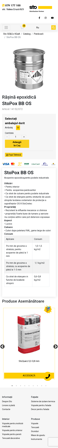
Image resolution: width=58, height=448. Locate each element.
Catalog (27, 34)
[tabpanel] (29, 346)
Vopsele (34, 423)
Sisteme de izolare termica (43, 401)
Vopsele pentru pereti (11, 434)
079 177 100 (13, 5)
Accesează (29, 375)
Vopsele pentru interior (12, 430)
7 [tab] (37, 385)
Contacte (6, 409)
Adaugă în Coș (17, 144)
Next (54, 345)
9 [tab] (45, 385)
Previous (1, 345)
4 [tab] (24, 385)
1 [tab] (12, 385)
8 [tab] (41, 385)
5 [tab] (29, 385)
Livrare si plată (8, 405)
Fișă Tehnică (14, 154)
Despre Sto (7, 401)
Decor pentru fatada (40, 409)
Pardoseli (38, 34)
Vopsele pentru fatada (41, 405)
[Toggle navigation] (6, 27)
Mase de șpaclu (38, 435)
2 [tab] (16, 385)
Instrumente (36, 439)
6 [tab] (33, 385)
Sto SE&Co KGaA (11, 34)
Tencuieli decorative (11, 438)
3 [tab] (20, 385)
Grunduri (35, 431)
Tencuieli (35, 427)
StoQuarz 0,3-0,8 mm (29, 361)
